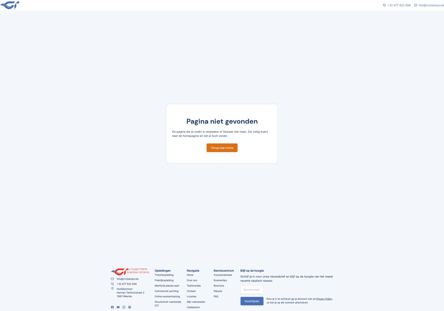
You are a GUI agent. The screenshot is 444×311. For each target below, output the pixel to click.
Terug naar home (222, 148)
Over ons (192, 280)
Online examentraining (167, 296)
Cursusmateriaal (223, 274)
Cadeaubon (193, 307)
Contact (191, 290)
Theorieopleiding (164, 274)
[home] (26, 5)
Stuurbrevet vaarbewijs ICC (168, 303)
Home (190, 274)
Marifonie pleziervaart (167, 285)
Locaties (191, 296)
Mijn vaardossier (196, 301)
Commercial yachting (167, 290)
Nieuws (218, 290)
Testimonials (194, 285)
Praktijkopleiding (164, 280)
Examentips (220, 280)
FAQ (216, 296)
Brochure (219, 285)
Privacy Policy (324, 298)
